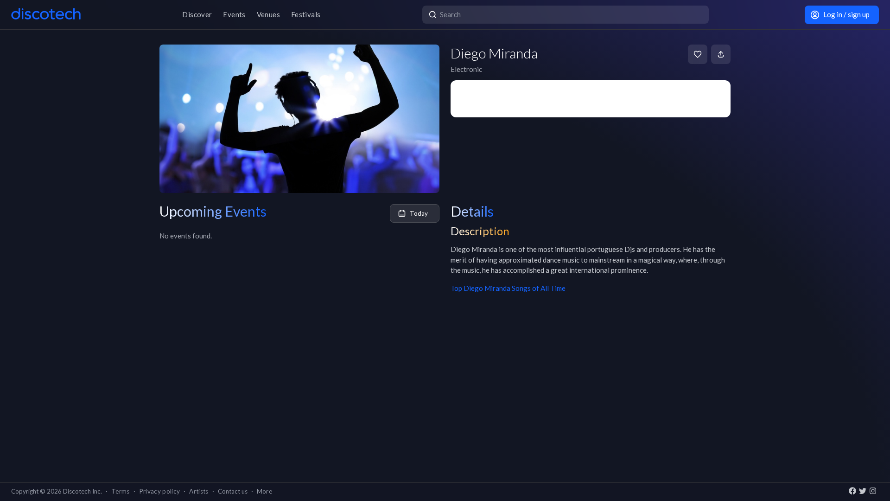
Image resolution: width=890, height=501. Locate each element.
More (264, 491)
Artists (198, 491)
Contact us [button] (233, 491)
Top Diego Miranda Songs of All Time (508, 288)
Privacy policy (159, 491)
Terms (120, 491)
